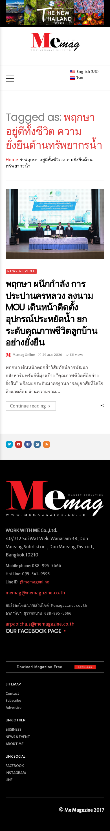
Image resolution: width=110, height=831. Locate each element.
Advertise (13, 707)
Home (12, 159)
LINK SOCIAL (15, 756)
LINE (9, 780)
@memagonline (34, 582)
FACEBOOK (15, 766)
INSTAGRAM (16, 773)
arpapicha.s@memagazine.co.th (40, 624)
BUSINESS (13, 729)
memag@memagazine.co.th (35, 592)
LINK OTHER (15, 720)
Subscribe (13, 700)
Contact (12, 693)
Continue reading (28, 406)
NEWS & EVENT (21, 271)
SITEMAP (13, 684)
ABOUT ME (15, 744)
